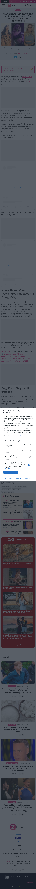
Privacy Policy (27, 478)
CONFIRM (11, 472)
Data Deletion (8, 478)
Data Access (18, 478)
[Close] (32, 411)
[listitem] (18, 441)
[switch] (29, 444)
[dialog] (18, 444)
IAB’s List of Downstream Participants (20, 436)
